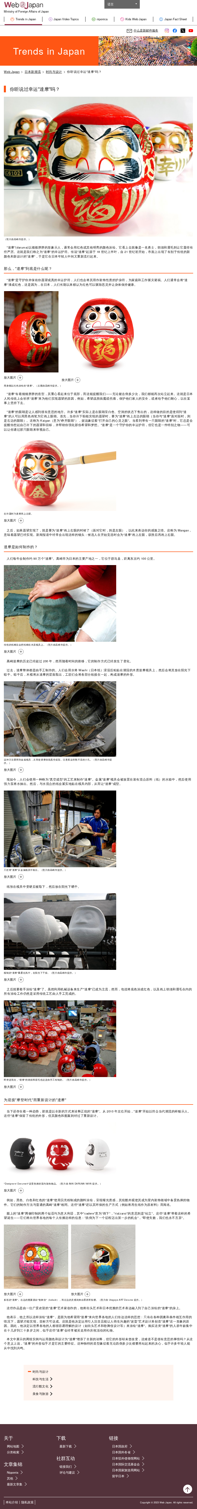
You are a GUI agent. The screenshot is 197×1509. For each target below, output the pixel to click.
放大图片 (10, 377)
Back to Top (188, 1489)
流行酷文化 (41, 1386)
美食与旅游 (41, 1394)
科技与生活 (41, 1379)
